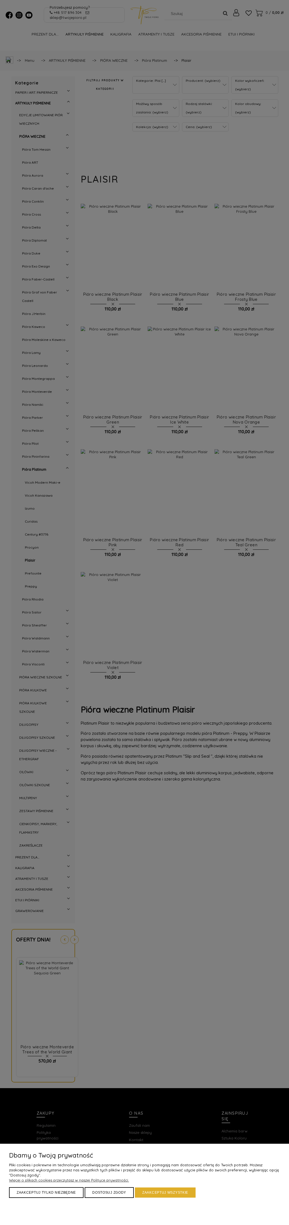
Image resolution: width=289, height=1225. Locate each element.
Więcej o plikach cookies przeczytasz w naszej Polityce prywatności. (69, 1180)
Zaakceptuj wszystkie (165, 1193)
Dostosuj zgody (109, 1193)
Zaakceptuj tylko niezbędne (46, 1193)
